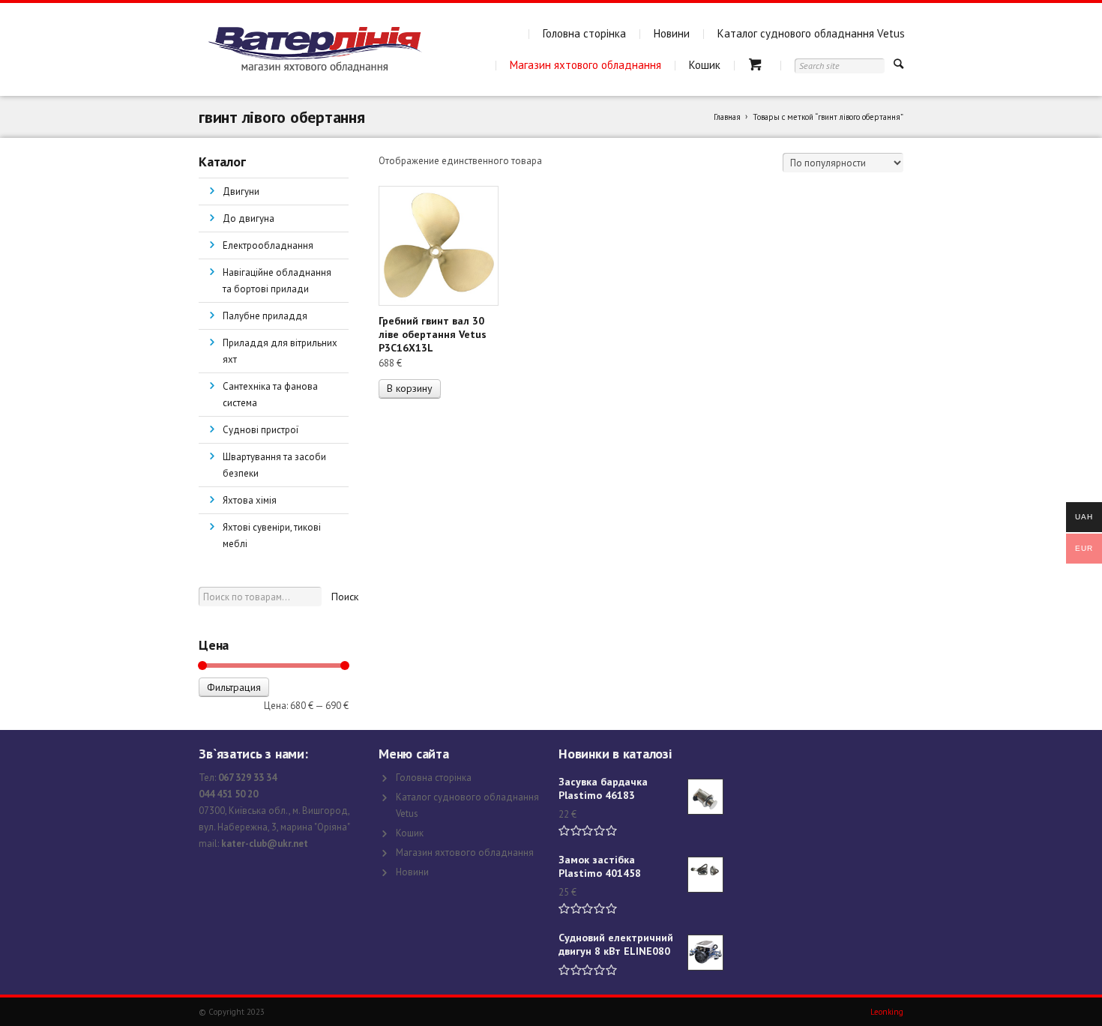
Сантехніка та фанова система (270, 394)
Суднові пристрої (260, 429)
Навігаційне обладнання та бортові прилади (277, 280)
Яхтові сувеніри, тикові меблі (272, 535)
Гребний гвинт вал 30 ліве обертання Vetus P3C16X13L (433, 334)
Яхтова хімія (250, 500)
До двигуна (248, 218)
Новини (672, 33)
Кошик (704, 65)
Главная (727, 117)
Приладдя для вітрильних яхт (280, 351)
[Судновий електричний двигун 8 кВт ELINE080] (705, 953)
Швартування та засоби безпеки (274, 465)
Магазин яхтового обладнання (585, 65)
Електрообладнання (268, 245)
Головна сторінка (584, 33)
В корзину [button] (410, 388)
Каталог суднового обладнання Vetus (811, 33)
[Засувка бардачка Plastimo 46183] (705, 797)
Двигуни (241, 191)
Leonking (886, 1012)
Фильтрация (234, 687)
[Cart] (757, 64)
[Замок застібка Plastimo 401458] (705, 875)
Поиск (344, 596)
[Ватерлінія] (314, 49)
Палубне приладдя (265, 316)
